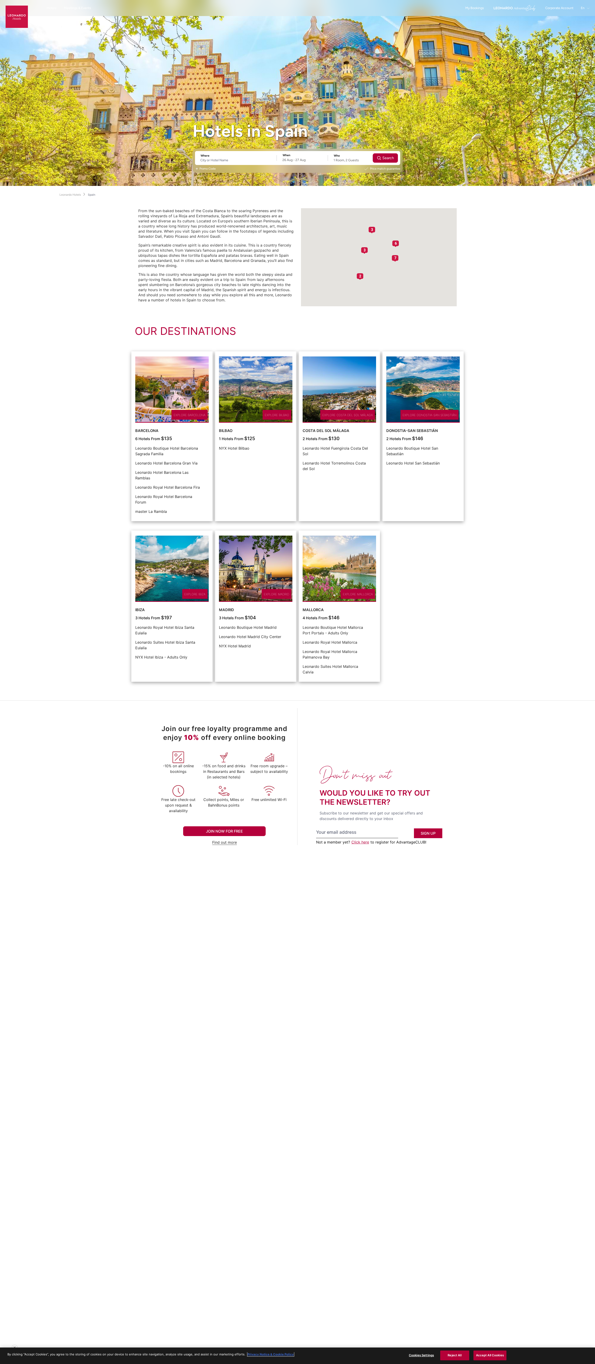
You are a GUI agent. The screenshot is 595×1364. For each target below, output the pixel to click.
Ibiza (140, 609)
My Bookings (474, 8)
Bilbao (225, 430)
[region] (297, 1356)
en (583, 8)
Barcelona (147, 430)
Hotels (51, 8)
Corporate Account (559, 8)
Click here (360, 842)
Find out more (224, 842)
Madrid (226, 609)
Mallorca (313, 609)
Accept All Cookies (490, 1355)
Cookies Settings (421, 1355)
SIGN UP (428, 833)
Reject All (454, 1355)
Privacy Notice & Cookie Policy (271, 1354)
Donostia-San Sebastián (412, 430)
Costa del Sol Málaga (326, 430)
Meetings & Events (77, 8)
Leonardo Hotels (70, 194)
